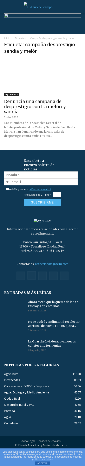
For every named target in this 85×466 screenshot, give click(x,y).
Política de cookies (49, 441)
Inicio (7, 38)
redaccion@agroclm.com (51, 264)
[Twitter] (53, 276)
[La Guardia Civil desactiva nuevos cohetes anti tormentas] (14, 346)
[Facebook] (21, 276)
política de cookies (42, 459)
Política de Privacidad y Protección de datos (41, 445)
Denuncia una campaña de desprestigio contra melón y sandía (35, 106)
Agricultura (11, 94)
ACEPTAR (42, 463)
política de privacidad (40, 189)
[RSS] (42, 276)
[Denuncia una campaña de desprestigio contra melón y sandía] (42, 77)
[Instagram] (31, 275)
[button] (7, 7)
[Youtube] (64, 276)
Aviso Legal (28, 441)
